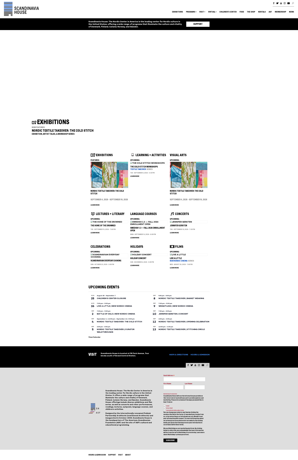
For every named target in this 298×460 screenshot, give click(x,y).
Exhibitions (177, 12)
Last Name (188, 383)
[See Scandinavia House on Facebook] (274, 4)
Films (179, 246)
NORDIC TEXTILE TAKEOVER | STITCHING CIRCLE (182, 329)
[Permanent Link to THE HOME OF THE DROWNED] (106, 222)
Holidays (136, 246)
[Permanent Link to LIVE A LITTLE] (178, 254)
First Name (167, 383)
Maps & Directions (178, 355)
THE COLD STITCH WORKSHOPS (144, 167)
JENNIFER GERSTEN (178, 226)
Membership (280, 12)
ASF (270, 12)
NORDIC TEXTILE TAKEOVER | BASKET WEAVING (181, 298)
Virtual (211, 12)
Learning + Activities (150, 155)
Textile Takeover (138, 169)
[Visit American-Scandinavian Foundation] (94, 412)
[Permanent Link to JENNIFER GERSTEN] (181, 222)
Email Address (168, 376)
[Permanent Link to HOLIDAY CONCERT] (141, 254)
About (128, 455)
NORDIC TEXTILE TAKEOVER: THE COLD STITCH (63, 130)
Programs (190, 12)
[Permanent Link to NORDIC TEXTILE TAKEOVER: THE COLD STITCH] (109, 187)
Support (198, 24)
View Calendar (94, 337)
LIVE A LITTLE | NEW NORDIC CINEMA (114, 306)
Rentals (262, 12)
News (291, 12)
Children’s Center (228, 12)
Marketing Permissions (170, 394)
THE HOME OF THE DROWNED (103, 226)
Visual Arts (178, 155)
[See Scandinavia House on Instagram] (284, 4)
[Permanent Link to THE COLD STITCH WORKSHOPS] (147, 163)
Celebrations (100, 246)
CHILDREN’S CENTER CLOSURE (111, 298)
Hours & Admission (200, 355)
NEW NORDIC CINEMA (178, 261)
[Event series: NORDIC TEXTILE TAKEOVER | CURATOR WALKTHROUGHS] (111, 327)
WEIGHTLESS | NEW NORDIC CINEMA (176, 306)
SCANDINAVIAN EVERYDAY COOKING (106, 261)
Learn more (200, 432)
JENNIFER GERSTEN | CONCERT (173, 314)
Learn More (95, 205)
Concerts (182, 214)
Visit (201, 12)
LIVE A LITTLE (176, 258)
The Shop (251, 12)
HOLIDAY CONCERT (138, 258)
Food (242, 12)
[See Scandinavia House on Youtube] (281, 4)
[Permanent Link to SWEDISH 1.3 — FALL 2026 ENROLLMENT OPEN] (149, 224)
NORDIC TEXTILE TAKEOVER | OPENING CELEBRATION (184, 322)
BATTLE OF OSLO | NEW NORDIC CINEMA (116, 314)
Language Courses (143, 214)
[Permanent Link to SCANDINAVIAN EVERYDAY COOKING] (109, 257)
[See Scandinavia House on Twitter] (277, 4)
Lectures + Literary (110, 214)
